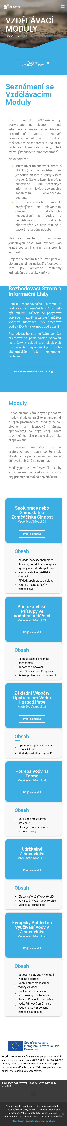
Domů (10, 36)
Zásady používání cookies (40, 1120)
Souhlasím (18, 1120)
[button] (63, 6)
